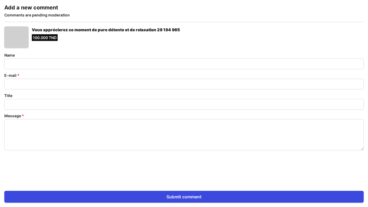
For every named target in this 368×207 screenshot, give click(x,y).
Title (8, 95)
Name (9, 55)
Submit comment (184, 196)
